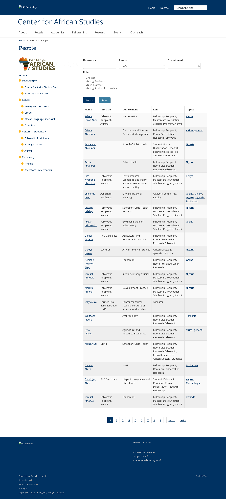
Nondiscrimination (28, 484)
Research (100, 32)
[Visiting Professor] (118, 81)
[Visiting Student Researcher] (118, 88)
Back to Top (201, 475)
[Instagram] (47, 449)
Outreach (136, 32)
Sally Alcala (91, 301)
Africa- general (194, 130)
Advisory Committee (36, 93)
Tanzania (191, 315)
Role (86, 72)
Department (175, 60)
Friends (28, 163)
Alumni (28, 150)
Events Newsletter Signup (147, 460)
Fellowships (80, 32)
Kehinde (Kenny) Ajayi (89, 263)
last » (184, 421)
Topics (123, 60)
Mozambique (193, 383)
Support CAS (140, 456)
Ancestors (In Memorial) (38, 170)
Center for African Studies (60, 22)
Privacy (23, 488)
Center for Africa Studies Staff (41, 87)
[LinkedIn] (34, 449)
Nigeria (190, 144)
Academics (58, 32)
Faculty (26, 99)
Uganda (199, 197)
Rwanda (190, 397)
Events (118, 32)
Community (28, 157)
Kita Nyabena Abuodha (90, 179)
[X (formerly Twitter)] (28, 449)
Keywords (89, 60)
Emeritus (29, 125)
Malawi (198, 193)
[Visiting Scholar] (118, 84)
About (23, 32)
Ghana (189, 193)
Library (28, 112)
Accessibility (25, 480)
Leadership (28, 80)
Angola (190, 379)
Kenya (189, 116)
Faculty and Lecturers (36, 106)
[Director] (118, 77)
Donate (164, 7)
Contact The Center (144, 452)
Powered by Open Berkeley (32, 476)
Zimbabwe (192, 201)
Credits (147, 442)
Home (151, 7)
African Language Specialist (39, 119)
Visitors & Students (33, 131)
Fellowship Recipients (36, 138)
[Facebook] (21, 449)
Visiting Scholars (33, 144)
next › (173, 421)
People (39, 32)
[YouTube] (41, 449)
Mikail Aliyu (91, 343)
